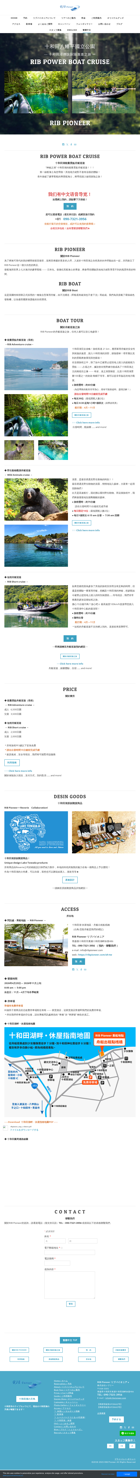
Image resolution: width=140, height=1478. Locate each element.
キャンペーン (64, 24)
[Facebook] (71, 144)
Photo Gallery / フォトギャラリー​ (70, 1405)
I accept (127, 1474)
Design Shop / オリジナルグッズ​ (69, 1399)
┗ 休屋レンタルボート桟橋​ (67, 1411)
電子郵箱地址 (52, 1247)
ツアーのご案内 (68, 18)
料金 (83, 18)
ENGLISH (72, 30)
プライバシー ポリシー (125, 1459)
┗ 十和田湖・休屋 (63, 1420)
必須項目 (49, 1231)
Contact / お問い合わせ (65, 1426)
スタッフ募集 (55, 30)
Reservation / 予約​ (63, 1384)
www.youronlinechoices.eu (13, 1475)
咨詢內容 (50, 1269)
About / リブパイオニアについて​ (69, 1387)
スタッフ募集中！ (125, 1440)
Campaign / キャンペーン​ (66, 1402)
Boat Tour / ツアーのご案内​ (67, 1390)
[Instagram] (63, 144)
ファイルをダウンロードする (24, 1129)
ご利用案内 (96, 18)
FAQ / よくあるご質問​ (64, 1423)
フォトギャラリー (84, 24)
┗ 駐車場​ (58, 1414)
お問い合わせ (104, 24)
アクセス (16, 24)
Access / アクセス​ (62, 1408)
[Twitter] (67, 144)
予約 (25, 18)
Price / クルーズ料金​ (63, 1393)
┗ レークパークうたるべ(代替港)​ (69, 1417)
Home (14, 18)
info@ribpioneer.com (115, 1398)
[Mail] (75, 144)
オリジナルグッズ (115, 18)
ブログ (119, 24)
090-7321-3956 (75, 219)
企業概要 (101, 1413)
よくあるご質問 (45, 24)
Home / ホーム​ (61, 1381)
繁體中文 (87, 30)
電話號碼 (50, 1258)
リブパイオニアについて (44, 18)
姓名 (47, 1236)
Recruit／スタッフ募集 (65, 1432)
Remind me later (107, 1474)
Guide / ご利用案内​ (63, 1396)
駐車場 (29, 24)
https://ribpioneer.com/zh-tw (95, 954)
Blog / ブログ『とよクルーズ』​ (68, 1429)
